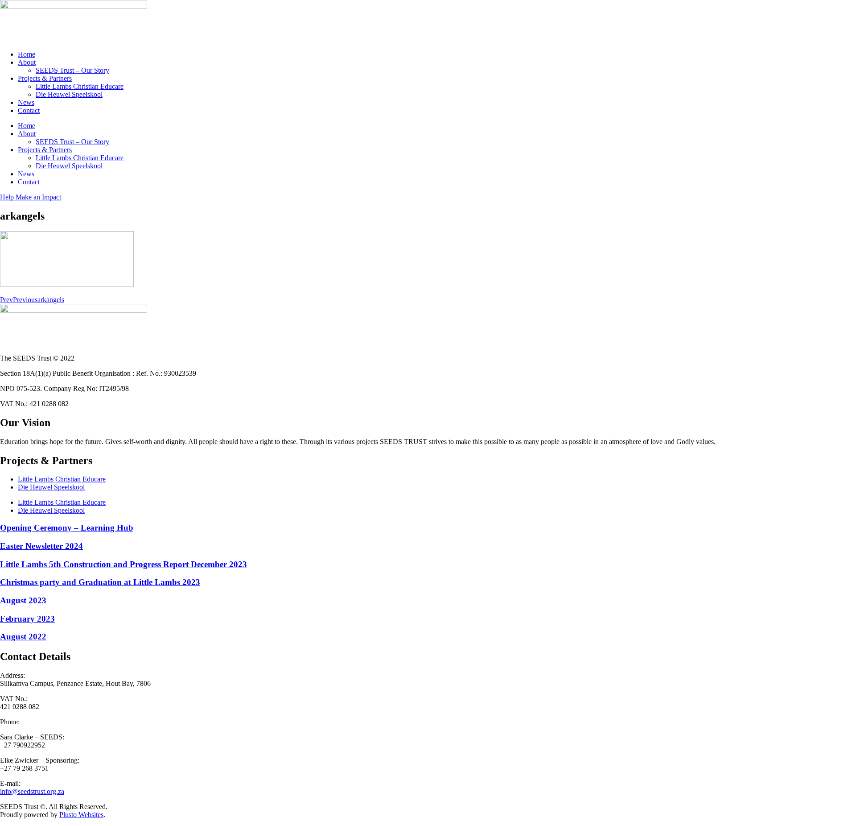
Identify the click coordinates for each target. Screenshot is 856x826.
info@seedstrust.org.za (32, 791)
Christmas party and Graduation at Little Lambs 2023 (100, 582)
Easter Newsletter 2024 (41, 546)
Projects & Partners (45, 78)
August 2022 (23, 636)
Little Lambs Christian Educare (79, 86)
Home (26, 54)
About (27, 62)
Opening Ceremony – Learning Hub (66, 527)
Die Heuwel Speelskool (69, 94)
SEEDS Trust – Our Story (72, 70)
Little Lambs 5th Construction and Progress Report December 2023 (123, 564)
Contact (29, 110)
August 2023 (23, 600)
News (26, 102)
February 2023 (27, 618)
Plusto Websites (81, 814)
